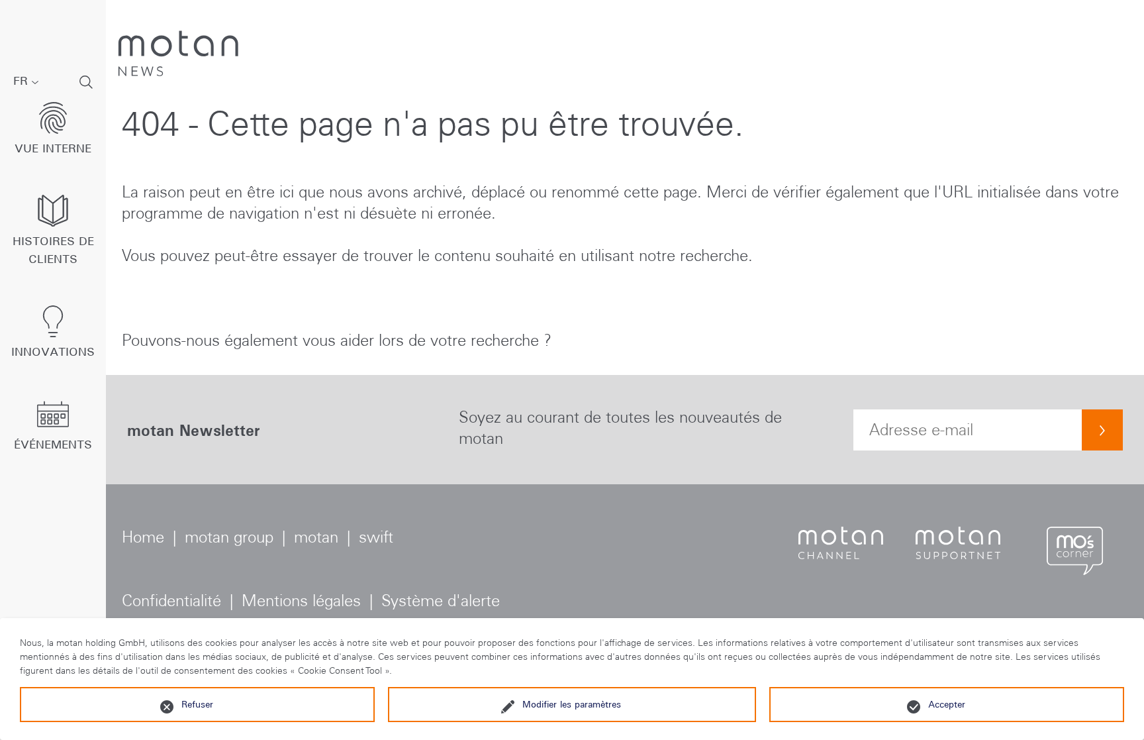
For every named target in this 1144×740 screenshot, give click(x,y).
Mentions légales (301, 600)
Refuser (197, 704)
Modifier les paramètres (571, 704)
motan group (229, 537)
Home (143, 537)
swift (376, 537)
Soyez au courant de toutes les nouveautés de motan (620, 427)
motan (316, 537)
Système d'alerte (440, 600)
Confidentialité (171, 600)
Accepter (946, 704)
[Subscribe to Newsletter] (1102, 429)
